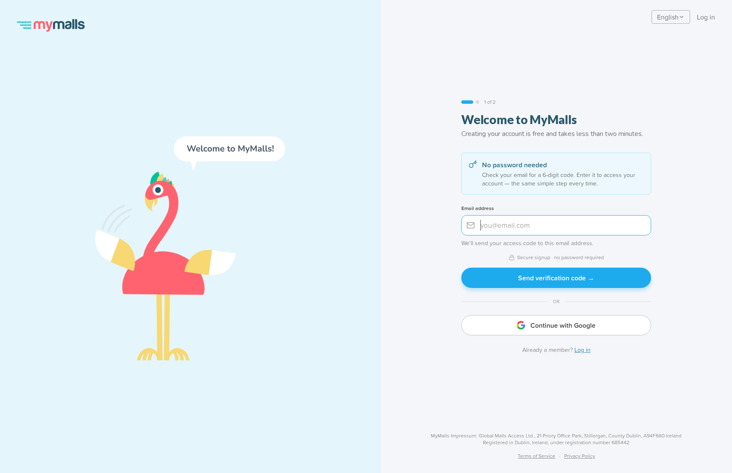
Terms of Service (536, 456)
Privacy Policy (579, 456)
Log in (706, 17)
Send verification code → (556, 278)
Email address (477, 208)
